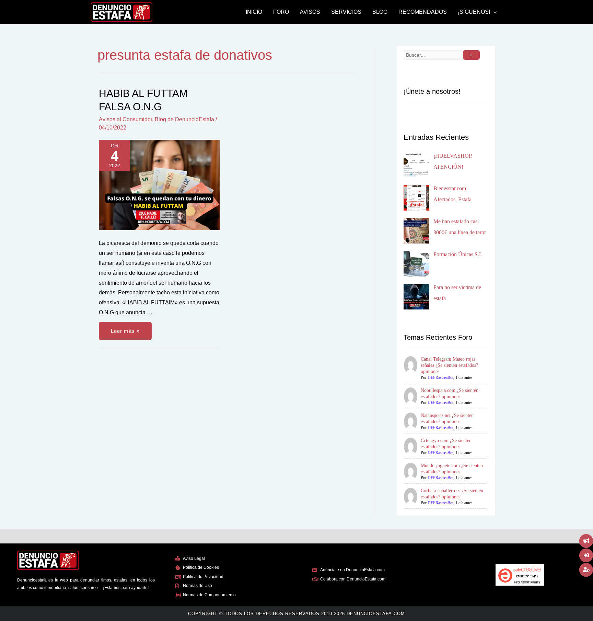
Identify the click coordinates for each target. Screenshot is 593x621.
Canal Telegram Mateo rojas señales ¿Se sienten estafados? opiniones (449, 365)
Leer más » (125, 328)
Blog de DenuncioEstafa (184, 119)
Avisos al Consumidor (125, 119)
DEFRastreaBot (440, 377)
